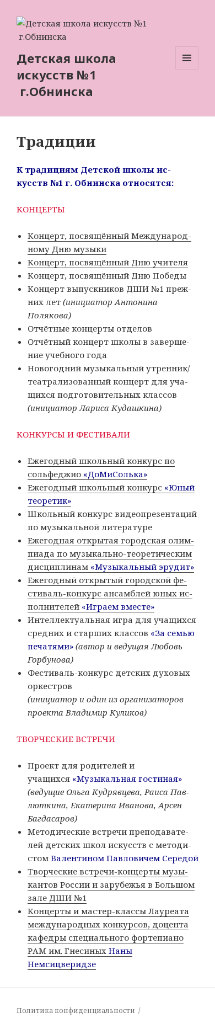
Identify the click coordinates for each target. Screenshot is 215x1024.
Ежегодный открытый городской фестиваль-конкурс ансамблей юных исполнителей (110, 593)
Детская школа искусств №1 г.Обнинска (66, 74)
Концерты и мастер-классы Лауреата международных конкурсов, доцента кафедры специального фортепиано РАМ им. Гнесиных (108, 937)
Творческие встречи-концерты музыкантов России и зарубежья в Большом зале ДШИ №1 (111, 884)
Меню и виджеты (187, 69)
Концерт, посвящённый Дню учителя (108, 262)
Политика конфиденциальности (76, 1010)
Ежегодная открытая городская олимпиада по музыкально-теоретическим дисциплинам (111, 553)
